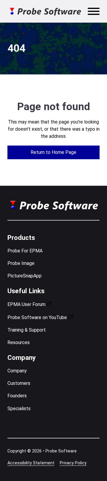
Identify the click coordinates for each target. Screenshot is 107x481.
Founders (17, 396)
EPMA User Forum (26, 304)
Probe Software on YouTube (37, 317)
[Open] (94, 11)
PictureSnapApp (24, 276)
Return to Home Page (53, 152)
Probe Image (20, 263)
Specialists (19, 408)
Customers (18, 383)
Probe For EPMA (25, 251)
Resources (18, 342)
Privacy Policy (73, 462)
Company (17, 371)
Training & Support (26, 330)
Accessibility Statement (30, 462)
